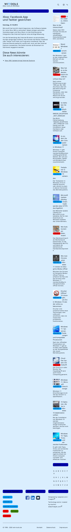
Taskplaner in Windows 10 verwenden (60, 172)
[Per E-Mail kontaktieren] (38, 498)
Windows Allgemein (10, 506)
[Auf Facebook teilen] (27, 498)
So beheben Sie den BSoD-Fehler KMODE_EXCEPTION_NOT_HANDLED (60, 109)
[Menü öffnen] (67, 5)
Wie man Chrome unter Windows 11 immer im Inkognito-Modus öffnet (60, 262)
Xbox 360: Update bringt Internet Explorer (20, 61)
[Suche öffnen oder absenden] (58, 4)
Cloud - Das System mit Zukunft (64, 361)
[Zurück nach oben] (67, 528)
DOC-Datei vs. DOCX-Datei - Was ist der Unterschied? (60, 21)
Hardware (6, 516)
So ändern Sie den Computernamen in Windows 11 (60, 141)
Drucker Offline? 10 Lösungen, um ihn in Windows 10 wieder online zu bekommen (60, 298)
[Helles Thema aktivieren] (64, 5)
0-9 (54, 472)
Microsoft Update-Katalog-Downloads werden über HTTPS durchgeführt (60, 201)
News (15, 11)
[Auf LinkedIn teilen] (33, 498)
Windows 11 (7, 497)
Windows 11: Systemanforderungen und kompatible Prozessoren (60, 333)
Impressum (63, 527)
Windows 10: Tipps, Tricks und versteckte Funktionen (60, 439)
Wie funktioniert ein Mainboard (64, 231)
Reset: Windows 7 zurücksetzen (64, 48)
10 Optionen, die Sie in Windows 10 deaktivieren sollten (60, 408)
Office (5, 511)
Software (14, 511)
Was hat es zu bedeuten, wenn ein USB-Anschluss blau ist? (60, 73)
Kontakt (39, 527)
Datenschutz (50, 527)
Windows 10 (7, 502)
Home (6, 11)
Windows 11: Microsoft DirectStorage (64, 384)
